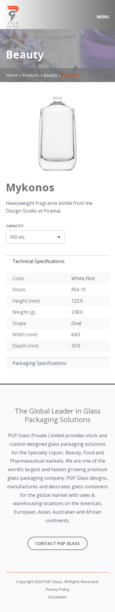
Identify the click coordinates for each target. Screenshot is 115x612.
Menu (103, 16)
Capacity (15, 226)
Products (30, 75)
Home (12, 75)
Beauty (50, 75)
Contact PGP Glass (57, 543)
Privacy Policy (58, 589)
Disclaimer (57, 597)
